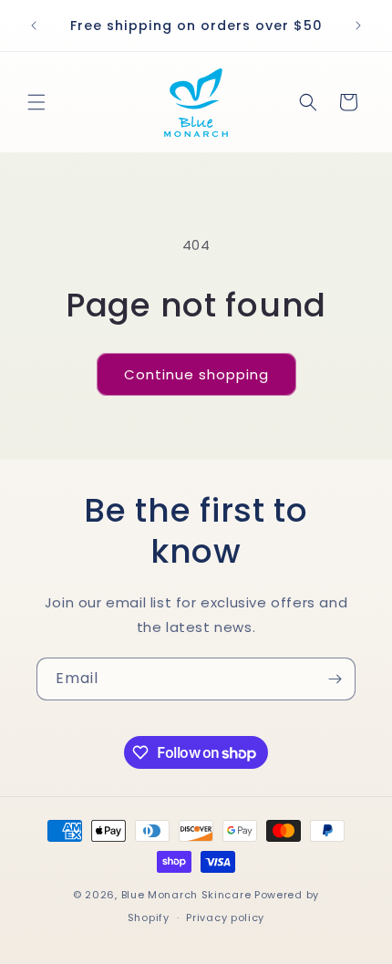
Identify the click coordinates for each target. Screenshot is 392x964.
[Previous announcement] (34, 25)
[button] (36, 102)
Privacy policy (225, 917)
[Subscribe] (335, 679)
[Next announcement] (358, 25)
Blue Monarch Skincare (186, 894)
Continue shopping (196, 374)
